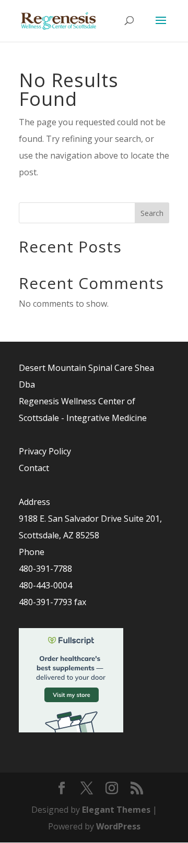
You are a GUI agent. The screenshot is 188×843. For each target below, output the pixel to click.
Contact (34, 468)
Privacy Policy (45, 451)
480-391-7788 (45, 568)
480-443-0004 (45, 585)
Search (151, 213)
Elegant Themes (116, 809)
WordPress (118, 826)
